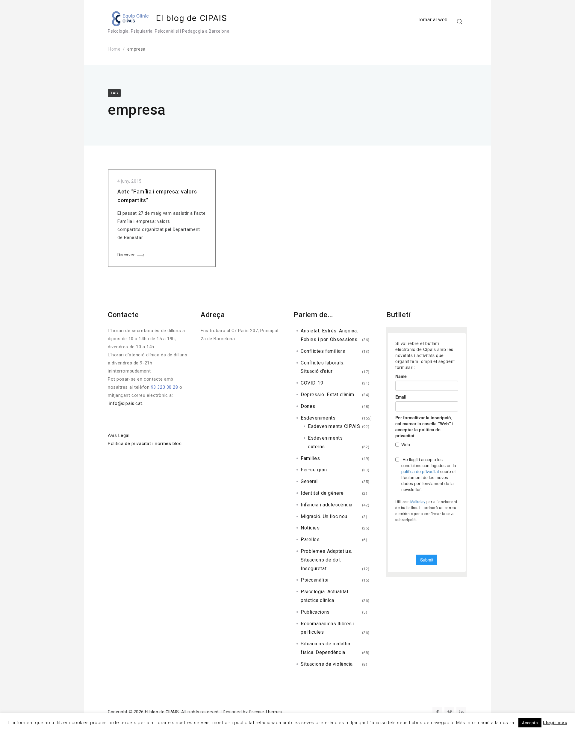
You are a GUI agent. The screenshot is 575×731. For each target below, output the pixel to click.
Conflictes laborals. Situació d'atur (322, 367)
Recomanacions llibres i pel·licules (328, 628)
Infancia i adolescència (326, 505)
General (309, 481)
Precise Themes (265, 711)
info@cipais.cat (125, 403)
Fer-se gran (314, 470)
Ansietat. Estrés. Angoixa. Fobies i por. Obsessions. (329, 335)
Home (114, 49)
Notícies (310, 528)
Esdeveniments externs (325, 442)
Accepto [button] (530, 723)
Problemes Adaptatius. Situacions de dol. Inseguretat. (326, 559)
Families (310, 458)
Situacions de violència (327, 664)
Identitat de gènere (322, 493)
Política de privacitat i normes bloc (144, 443)
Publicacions (315, 612)
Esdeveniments (318, 418)
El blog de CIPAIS (191, 18)
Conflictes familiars (323, 351)
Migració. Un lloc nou (324, 516)
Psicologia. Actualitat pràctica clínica (324, 596)
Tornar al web (433, 19)
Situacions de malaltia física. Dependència (325, 648)
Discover (126, 254)
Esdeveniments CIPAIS (334, 426)
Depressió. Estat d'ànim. (328, 394)
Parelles (310, 539)
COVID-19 (312, 383)
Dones (308, 406)
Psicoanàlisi (315, 580)
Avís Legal (119, 435)
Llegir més (555, 722)
